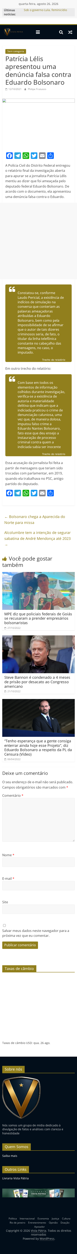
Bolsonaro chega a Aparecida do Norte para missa (34, 519)
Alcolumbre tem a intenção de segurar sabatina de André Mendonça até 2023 (37, 538)
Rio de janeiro (17, 1222)
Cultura (66, 1218)
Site (5, 902)
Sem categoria (15, 51)
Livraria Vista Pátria (15, 1178)
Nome (8, 855)
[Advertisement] (38, 241)
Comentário (12, 795)
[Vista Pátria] (13, 32)
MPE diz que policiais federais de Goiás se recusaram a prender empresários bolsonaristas (38, 618)
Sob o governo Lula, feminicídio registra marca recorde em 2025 (46, 12)
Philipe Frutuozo (37, 89)
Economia (43, 1218)
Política (13, 1218)
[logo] (21, 1078)
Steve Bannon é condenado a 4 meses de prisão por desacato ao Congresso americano (37, 682)
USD (29, 1043)
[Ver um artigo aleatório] (70, 32)
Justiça (55, 1218)
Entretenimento (37, 1222)
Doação (65, 1222)
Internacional (27, 1218)
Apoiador (39, 1226)
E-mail (8, 878)
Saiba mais (9, 1156)
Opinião (53, 1222)
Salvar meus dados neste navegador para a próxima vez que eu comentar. (35, 933)
